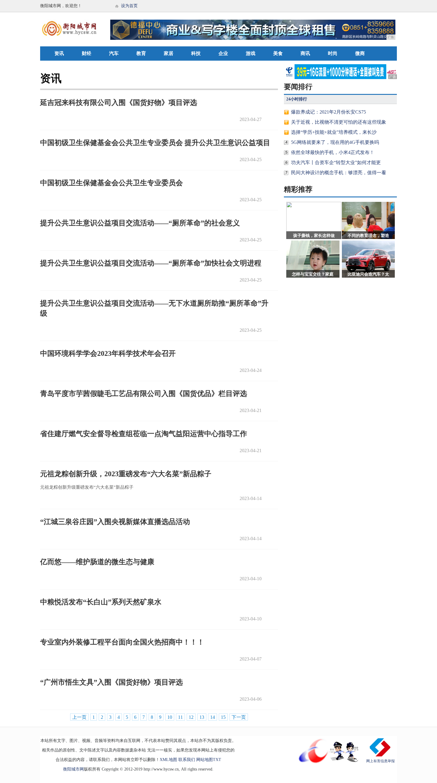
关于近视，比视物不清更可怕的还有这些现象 (338, 122)
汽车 (114, 53)
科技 (196, 53)
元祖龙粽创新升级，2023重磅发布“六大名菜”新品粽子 (125, 474)
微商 (360, 53)
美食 (278, 53)
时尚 (332, 53)
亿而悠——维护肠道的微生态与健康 (97, 562)
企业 (223, 53)
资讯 (59, 53)
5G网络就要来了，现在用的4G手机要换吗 (335, 142)
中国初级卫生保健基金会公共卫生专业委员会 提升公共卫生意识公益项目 (155, 143)
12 (191, 717)
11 (180, 717)
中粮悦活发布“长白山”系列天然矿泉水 (100, 602)
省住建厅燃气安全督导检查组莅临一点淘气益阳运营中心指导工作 (143, 434)
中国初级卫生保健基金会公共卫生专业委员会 (111, 183)
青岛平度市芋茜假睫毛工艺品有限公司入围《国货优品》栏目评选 (143, 393)
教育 (141, 53)
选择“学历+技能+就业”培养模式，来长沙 (334, 132)
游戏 (250, 53)
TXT (217, 759)
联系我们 (186, 759)
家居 (168, 53)
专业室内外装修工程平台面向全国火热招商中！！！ (122, 642)
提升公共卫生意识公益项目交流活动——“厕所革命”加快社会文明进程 (150, 263)
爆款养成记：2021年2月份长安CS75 (328, 111)
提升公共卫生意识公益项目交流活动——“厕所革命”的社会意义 (140, 223)
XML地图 (168, 759)
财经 (86, 53)
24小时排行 (296, 99)
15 (223, 717)
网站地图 (204, 759)
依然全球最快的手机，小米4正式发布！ (332, 152)
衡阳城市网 (73, 769)
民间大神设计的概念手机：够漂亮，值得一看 (338, 172)
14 (212, 717)
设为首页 (129, 6)
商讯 (305, 53)
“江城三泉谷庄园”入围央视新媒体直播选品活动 (115, 522)
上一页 (79, 717)
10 (169, 717)
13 (201, 717)
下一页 (239, 717)
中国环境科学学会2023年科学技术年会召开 (108, 353)
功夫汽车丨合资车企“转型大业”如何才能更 (336, 162)
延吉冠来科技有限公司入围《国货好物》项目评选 (118, 102)
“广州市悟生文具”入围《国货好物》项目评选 (111, 682)
